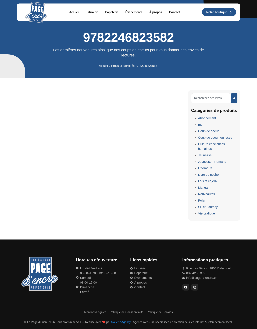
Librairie (92, 12)
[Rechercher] (234, 98)
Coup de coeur (208, 131)
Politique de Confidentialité (127, 312)
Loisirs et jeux (207, 181)
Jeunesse (205, 155)
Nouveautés (206, 194)
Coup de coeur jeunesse (215, 137)
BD (200, 124)
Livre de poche (208, 174)
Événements (133, 12)
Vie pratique (206, 213)
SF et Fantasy (208, 207)
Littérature (205, 168)
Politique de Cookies (160, 312)
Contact (174, 12)
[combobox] (211, 98)
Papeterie (111, 12)
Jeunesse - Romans (212, 161)
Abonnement (207, 118)
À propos (155, 12)
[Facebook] (185, 287)
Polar (201, 200)
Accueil (74, 12)
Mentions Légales (95, 312)
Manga (203, 187)
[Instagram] (194, 287)
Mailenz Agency (121, 322)
